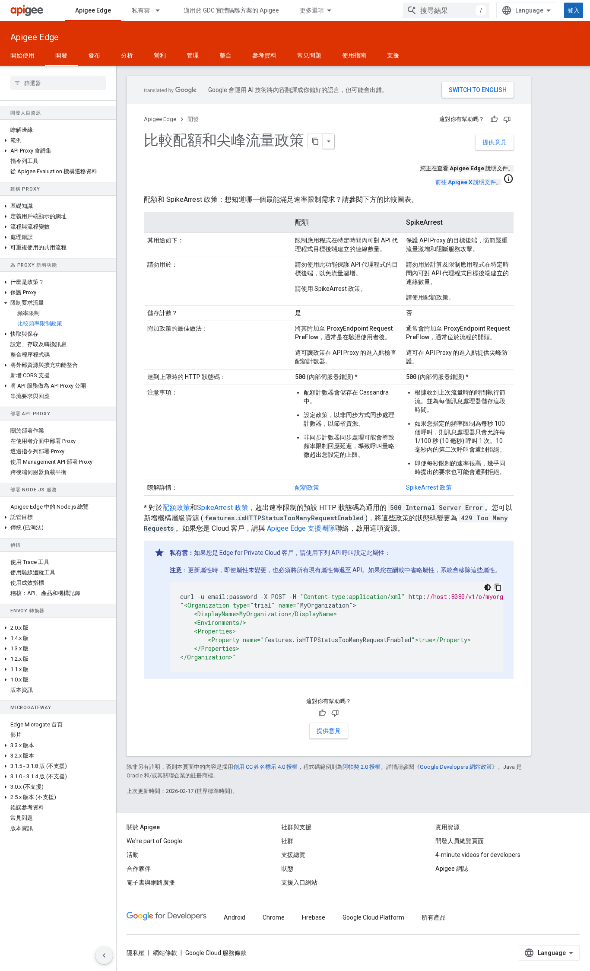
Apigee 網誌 (451, 868)
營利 (160, 55)
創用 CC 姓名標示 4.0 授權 (265, 767)
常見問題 (309, 55)
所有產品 (434, 917)
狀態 (287, 868)
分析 (127, 55)
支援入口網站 (299, 882)
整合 (225, 55)
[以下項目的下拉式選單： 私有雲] (161, 10)
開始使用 (22, 55)
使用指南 (354, 55)
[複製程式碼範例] (498, 587)
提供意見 (494, 142)
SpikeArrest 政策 (429, 487)
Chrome (274, 917)
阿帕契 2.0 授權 (362, 767)
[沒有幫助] (507, 119)
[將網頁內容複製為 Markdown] (315, 141)
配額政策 (307, 487)
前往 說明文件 (465, 182)
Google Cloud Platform (373, 917)
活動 (133, 854)
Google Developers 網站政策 (456, 767)
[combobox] (446, 10)
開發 (61, 55)
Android (234, 917)
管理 (193, 55)
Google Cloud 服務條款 (216, 952)
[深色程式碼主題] (487, 587)
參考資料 (264, 55)
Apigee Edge (93, 10)
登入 (574, 10)
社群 (287, 840)
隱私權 (136, 952)
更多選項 (312, 10)
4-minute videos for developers (477, 854)
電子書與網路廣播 (151, 882)
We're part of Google (154, 840)
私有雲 (141, 10)
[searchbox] (58, 83)
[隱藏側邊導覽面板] (104, 955)
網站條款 (165, 952)
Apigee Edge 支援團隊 (301, 528)
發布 (94, 55)
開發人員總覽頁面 (459, 840)
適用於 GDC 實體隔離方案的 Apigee (231, 10)
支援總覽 (293, 854)
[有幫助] (494, 119)
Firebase (313, 917)
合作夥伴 (139, 868)
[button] (58, 140)
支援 (393, 55)
